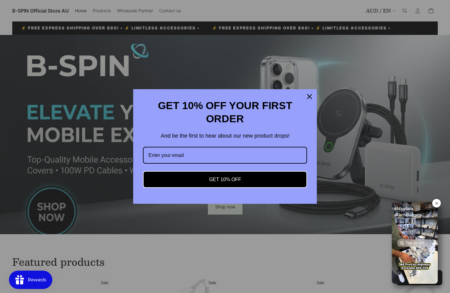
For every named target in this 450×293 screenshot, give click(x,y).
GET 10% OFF (225, 179)
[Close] (309, 96)
